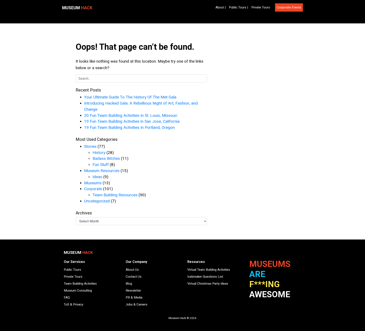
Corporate (93, 188)
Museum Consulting (78, 290)
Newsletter (133, 290)
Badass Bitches (106, 158)
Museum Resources (102, 170)
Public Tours (72, 270)
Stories (90, 146)
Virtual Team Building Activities (208, 270)
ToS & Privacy (73, 304)
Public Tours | (238, 7)
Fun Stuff (101, 164)
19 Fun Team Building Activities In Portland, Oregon (129, 127)
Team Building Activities (80, 283)
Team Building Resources (115, 194)
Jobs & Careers (136, 304)
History (99, 152)
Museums (93, 182)
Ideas (97, 176)
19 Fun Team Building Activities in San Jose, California (132, 121)
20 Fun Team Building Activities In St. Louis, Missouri (130, 115)
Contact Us (134, 277)
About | (220, 7)
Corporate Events (289, 7)
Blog (129, 283)
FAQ (67, 297)
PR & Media (134, 297)
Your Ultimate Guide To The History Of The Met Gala (130, 97)
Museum (77, 7)
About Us (132, 270)
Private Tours (260, 7)
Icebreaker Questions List (205, 277)
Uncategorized (97, 201)
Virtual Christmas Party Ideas (207, 283)
